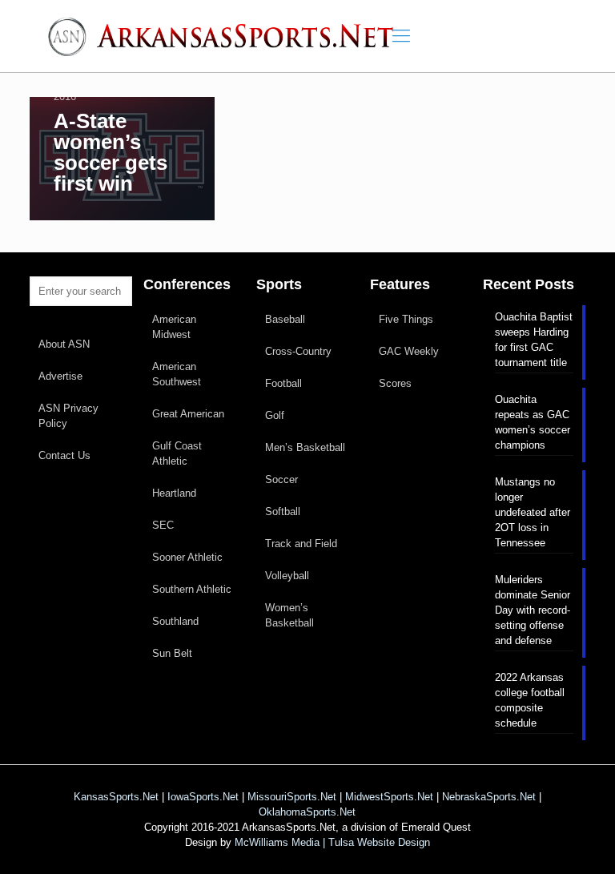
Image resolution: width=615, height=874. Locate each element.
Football (283, 383)
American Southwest (176, 374)
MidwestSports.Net (389, 797)
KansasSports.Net (116, 797)
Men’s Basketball (305, 447)
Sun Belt (172, 653)
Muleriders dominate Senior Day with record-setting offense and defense (532, 610)
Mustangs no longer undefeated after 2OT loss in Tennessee (532, 512)
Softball (282, 511)
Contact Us (64, 455)
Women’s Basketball (289, 615)
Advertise (60, 376)
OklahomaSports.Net (307, 812)
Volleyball (287, 576)
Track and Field (301, 544)
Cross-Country (298, 351)
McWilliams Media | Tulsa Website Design (332, 842)
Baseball (285, 319)
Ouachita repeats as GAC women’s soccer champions (532, 422)
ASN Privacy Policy (68, 415)
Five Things (406, 319)
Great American (188, 414)
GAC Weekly (409, 351)
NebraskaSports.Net (489, 797)
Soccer (281, 479)
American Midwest (174, 326)
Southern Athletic (191, 589)
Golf (274, 415)
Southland (175, 621)
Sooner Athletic (187, 557)
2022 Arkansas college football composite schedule (530, 700)
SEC (163, 525)
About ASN (64, 344)
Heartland (174, 493)
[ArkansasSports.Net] (226, 36)
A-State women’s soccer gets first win (110, 152)
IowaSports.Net (203, 797)
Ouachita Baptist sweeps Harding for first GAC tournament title (534, 340)
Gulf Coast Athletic (177, 453)
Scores (395, 383)
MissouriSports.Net (291, 797)
